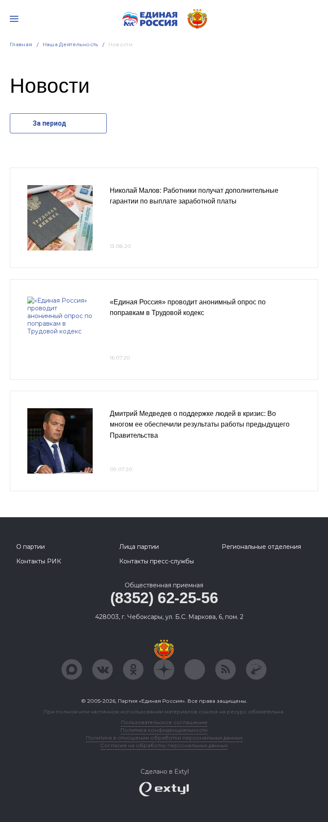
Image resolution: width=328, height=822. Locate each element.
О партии (30, 547)
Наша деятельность (70, 44)
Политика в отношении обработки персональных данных (164, 737)
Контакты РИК (38, 561)
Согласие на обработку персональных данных (164, 745)
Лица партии (139, 547)
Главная (21, 44)
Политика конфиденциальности (164, 730)
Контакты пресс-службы (156, 561)
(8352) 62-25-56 (164, 598)
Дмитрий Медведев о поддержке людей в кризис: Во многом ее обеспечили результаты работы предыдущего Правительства (200, 424)
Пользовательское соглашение (164, 722)
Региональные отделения (261, 547)
